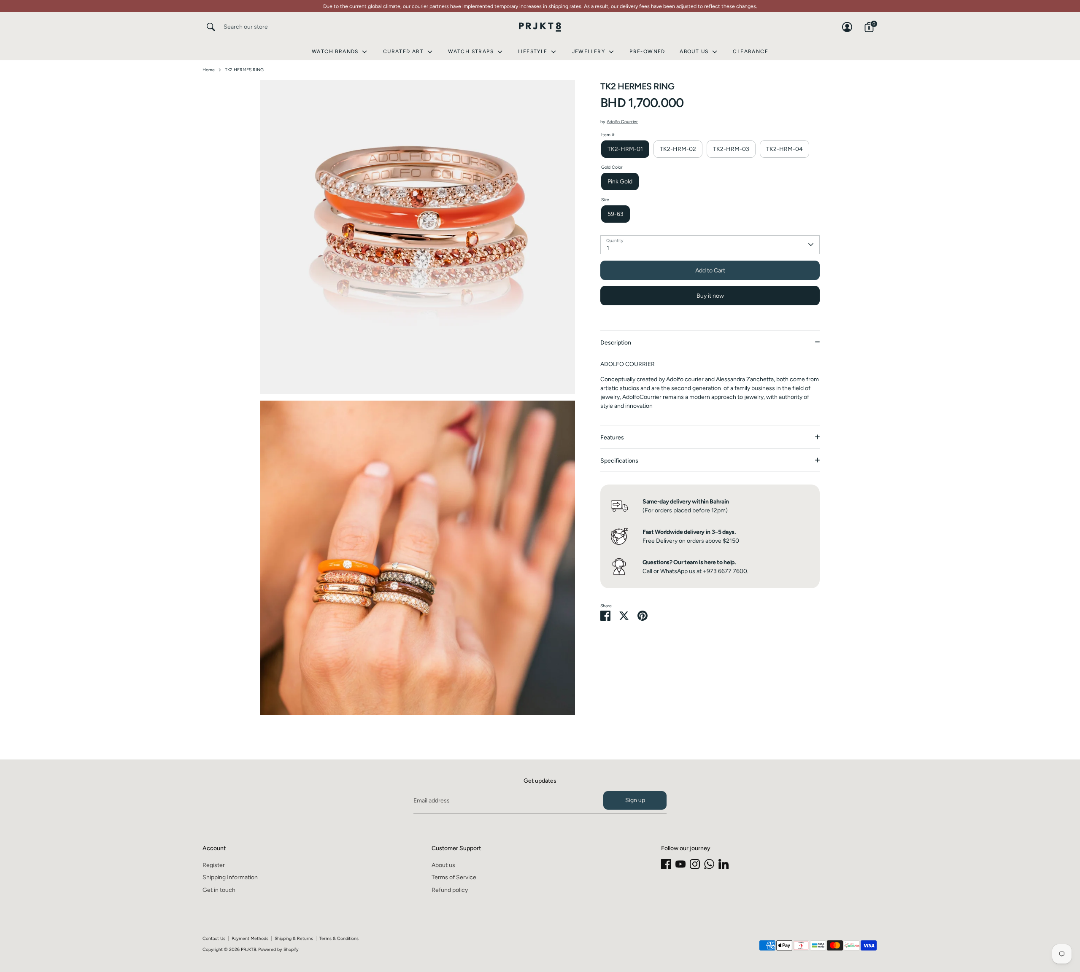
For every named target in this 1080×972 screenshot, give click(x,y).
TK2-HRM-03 (731, 148)
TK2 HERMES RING (244, 70)
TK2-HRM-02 (678, 148)
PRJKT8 (248, 949)
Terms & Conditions (339, 938)
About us (443, 865)
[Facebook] (666, 864)
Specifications (619, 460)
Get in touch (218, 890)
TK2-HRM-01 (625, 148)
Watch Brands (336, 51)
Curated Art (404, 51)
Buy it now (710, 295)
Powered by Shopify (278, 949)
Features (612, 437)
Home (208, 70)
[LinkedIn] (723, 864)
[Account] (847, 27)
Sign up (635, 800)
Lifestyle (533, 51)
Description (615, 342)
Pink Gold (620, 181)
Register (213, 865)
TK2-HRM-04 (784, 148)
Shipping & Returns (294, 938)
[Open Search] (210, 27)
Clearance (750, 51)
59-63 (616, 213)
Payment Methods (250, 938)
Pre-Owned (647, 51)
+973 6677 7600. (725, 571)
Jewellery (589, 51)
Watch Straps (471, 51)
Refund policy (450, 890)
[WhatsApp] (709, 864)
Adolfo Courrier (622, 121)
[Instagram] (695, 864)
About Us (695, 51)
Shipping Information (230, 877)
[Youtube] (680, 864)
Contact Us (213, 938)
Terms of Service (454, 877)
